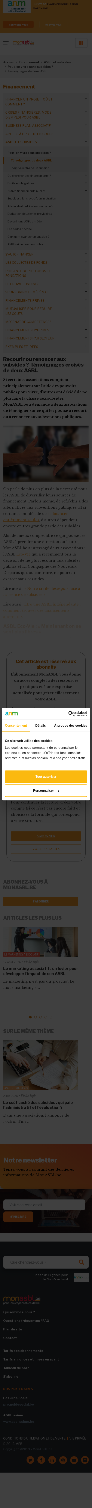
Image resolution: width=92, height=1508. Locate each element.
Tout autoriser (46, 776)
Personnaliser (43, 790)
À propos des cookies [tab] (70, 725)
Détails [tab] (40, 725)
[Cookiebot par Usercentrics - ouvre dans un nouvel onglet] (68, 714)
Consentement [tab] (16, 725)
